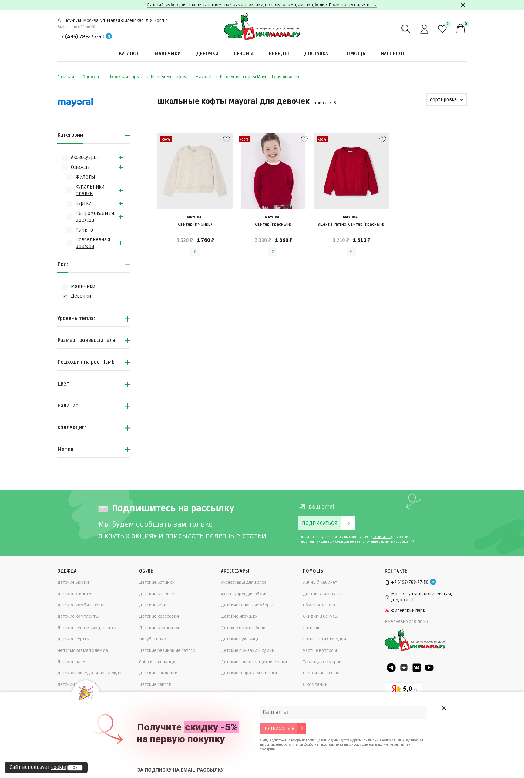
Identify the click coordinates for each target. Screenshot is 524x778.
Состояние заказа (321, 673)
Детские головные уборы (247, 605)
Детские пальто (73, 661)
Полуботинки (152, 639)
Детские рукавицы (240, 639)
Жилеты (85, 177)
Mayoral (203, 76)
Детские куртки (73, 639)
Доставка (316, 54)
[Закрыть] (463, 4)
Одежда (90, 76)
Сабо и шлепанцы (157, 661)
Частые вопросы (320, 650)
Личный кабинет (320, 582)
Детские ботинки (157, 582)
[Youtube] (429, 668)
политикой (382, 537)
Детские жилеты (74, 593)
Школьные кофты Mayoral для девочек (260, 76)
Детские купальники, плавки (87, 627)
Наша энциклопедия (324, 639)
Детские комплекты (78, 616)
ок (75, 767)
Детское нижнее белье (244, 627)
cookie (58, 767)
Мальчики (167, 54)
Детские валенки (157, 593)
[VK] (417, 668)
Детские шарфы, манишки (249, 673)
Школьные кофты (169, 76)
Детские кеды (154, 605)
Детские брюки (73, 582)
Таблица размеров (322, 661)
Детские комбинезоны (80, 605)
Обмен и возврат (320, 605)
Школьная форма (124, 76)
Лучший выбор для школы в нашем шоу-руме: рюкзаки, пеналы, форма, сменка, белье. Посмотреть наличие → (262, 4)
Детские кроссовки (159, 616)
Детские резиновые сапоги (167, 650)
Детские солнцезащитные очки (254, 661)
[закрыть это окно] (443, 708)
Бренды (279, 54)
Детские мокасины (159, 627)
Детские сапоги (155, 684)
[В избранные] (226, 139)
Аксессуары (84, 157)
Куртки (84, 203)
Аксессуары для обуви (244, 593)
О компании (315, 684)
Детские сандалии (158, 673)
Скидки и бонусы (320, 616)
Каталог (129, 54)
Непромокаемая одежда (82, 650)
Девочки (207, 54)
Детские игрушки (239, 616)
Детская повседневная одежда (89, 673)
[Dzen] (404, 668)
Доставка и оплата (322, 593)
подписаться (278, 728)
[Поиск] (406, 29)
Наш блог (393, 54)
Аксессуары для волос (243, 582)
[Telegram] (109, 36)
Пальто (84, 230)
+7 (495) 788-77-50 (81, 36)
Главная (65, 76)
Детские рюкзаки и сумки (247, 650)
